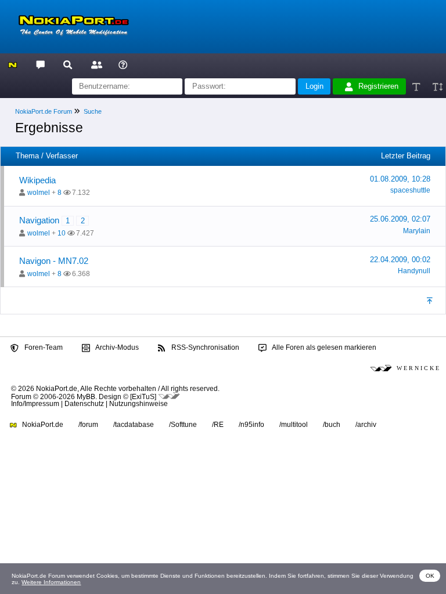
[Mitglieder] (94, 64)
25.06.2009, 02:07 (400, 219)
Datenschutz (84, 403)
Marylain (416, 230)
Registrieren (378, 86)
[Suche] (67, 64)
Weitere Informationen (51, 582)
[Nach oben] (430, 300)
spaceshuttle (410, 190)
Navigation (39, 220)
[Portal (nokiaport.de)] (12, 64)
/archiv (365, 424)
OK (430, 576)
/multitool (293, 424)
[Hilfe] (122, 64)
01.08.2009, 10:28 (400, 179)
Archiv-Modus (116, 347)
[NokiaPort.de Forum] (39, 64)
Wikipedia (37, 180)
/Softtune (183, 424)
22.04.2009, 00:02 (400, 259)
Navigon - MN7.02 (53, 261)
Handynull (414, 270)
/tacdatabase (133, 424)
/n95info (251, 424)
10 (61, 233)
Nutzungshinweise (138, 403)
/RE (218, 424)
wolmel (38, 192)
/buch (331, 424)
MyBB (86, 396)
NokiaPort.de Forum (43, 111)
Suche (93, 111)
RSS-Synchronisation (204, 347)
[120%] (437, 86)
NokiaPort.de (41, 424)
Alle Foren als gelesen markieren (323, 347)
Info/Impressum (35, 403)
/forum (88, 424)
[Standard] (417, 86)
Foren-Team (43, 347)
